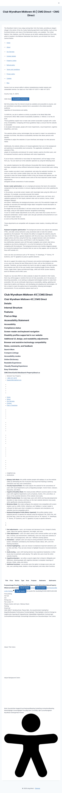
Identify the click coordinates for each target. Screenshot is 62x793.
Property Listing (11, 60)
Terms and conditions (13, 69)
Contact (32, 588)
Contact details (11, 56)
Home (8, 43)
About (8, 47)
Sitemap (37, 788)
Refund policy (11, 65)
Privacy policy (11, 74)
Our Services (10, 52)
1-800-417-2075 (12, 378)
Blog (8, 83)
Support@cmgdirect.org (14, 380)
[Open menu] (58, 3)
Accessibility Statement (20, 99)
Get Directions (50, 588)
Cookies (9, 78)
